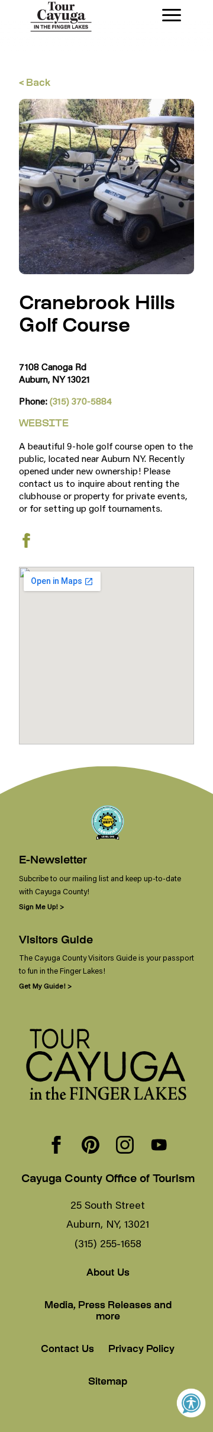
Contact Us (67, 1350)
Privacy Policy (141, 1350)
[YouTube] (159, 1146)
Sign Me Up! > (41, 906)
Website (44, 424)
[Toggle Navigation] (172, 15)
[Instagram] (125, 1146)
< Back (34, 83)
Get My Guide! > (45, 985)
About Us (108, 1273)
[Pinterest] (90, 1146)
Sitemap (107, 1382)
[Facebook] (56, 1146)
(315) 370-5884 (81, 400)
